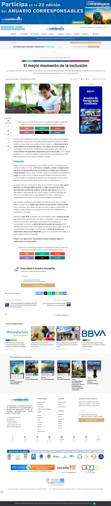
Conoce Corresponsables (7, 27)
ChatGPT (42, 128)
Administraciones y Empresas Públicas (53, 61)
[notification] (108, 27)
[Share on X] (81, 79)
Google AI (57, 128)
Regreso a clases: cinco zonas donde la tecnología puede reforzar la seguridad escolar (66, 344)
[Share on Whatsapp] (49, 293)
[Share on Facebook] (79, 79)
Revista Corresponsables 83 (47, 378)
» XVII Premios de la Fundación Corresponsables (12, 29)
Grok (42, 132)
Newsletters (99, 27)
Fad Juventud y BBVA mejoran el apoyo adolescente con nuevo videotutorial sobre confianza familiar (93, 344)
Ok (94, 503)
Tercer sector (65, 61)
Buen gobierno (29, 61)
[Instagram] (37, 439)
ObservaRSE (19, 27)
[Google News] (62, 439)
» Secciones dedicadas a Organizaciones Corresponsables (85, 43)
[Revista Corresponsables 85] (31, 368)
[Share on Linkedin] (8, 134)
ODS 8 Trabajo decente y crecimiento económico (79, 61)
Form (1, 492)
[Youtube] (49, 439)
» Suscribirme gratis (93, 46)
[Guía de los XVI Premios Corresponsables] (94, 369)
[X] (25, 439)
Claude (27, 128)
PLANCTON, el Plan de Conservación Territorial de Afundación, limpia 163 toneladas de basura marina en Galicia (15, 344)
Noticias (24, 61)
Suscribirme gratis (38, 285)
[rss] (98, 439)
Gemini (27, 132)
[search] (104, 27)
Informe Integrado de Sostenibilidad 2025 (90, 489)
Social (37, 340)
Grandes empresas (37, 61)
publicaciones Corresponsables (25, 241)
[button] (84, 79)
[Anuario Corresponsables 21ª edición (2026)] (17, 369)
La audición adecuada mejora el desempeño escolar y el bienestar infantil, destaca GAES (42, 344)
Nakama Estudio (41, 489)
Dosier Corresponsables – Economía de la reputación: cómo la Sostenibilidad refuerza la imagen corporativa (78, 385)
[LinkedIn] (74, 439)
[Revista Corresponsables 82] (63, 368)
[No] (109, 503)
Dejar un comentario (62, 315)
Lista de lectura (91, 27)
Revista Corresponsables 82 (63, 378)
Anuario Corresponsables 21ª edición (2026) (16, 382)
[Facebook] (13, 439)
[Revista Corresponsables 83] (47, 368)
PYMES (43, 61)
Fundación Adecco (34, 147)
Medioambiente (13, 340)
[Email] (8, 138)
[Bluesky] (86, 439)
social (16, 175)
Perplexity (58, 132)
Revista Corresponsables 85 (31, 378)
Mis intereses (83, 27)
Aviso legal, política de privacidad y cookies (62, 489)
